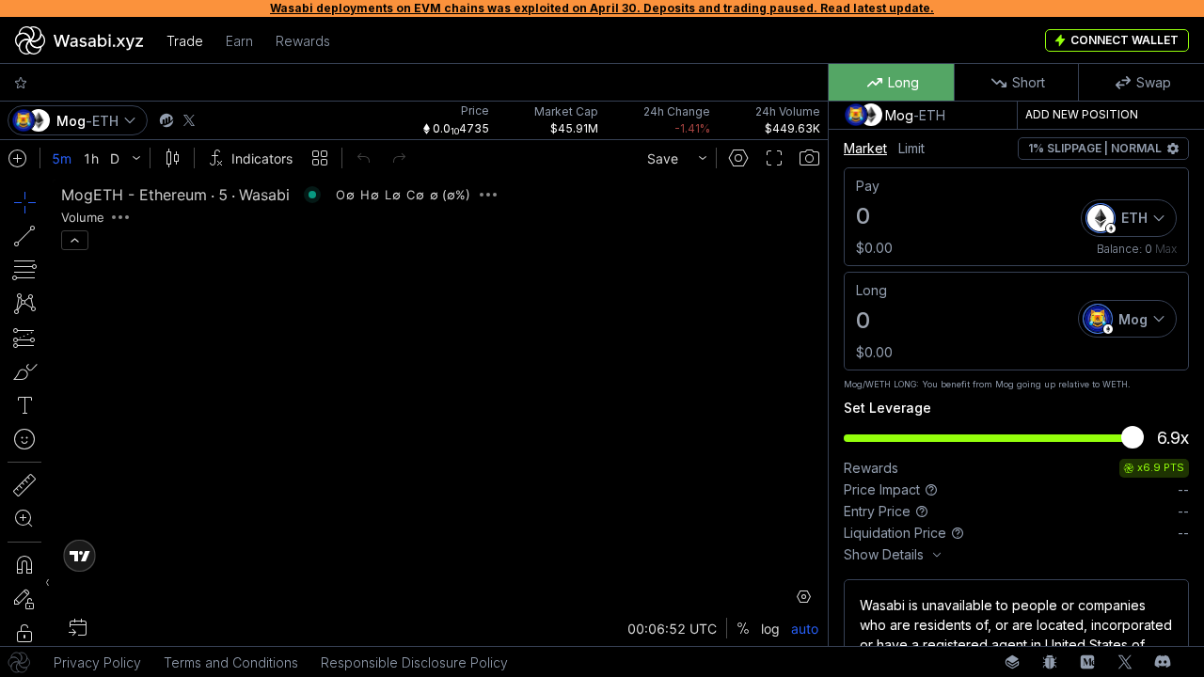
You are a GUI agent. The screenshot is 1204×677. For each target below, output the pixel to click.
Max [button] (1166, 249)
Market (865, 148)
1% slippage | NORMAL (1095, 148)
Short (1028, 82)
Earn (239, 41)
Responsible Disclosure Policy (414, 662)
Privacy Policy (97, 662)
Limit (911, 148)
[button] (24, 82)
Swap (1153, 82)
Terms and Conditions (231, 662)
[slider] (1132, 437)
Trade (184, 41)
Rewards (303, 41)
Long (903, 82)
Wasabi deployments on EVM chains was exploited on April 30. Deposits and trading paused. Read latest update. (602, 8)
